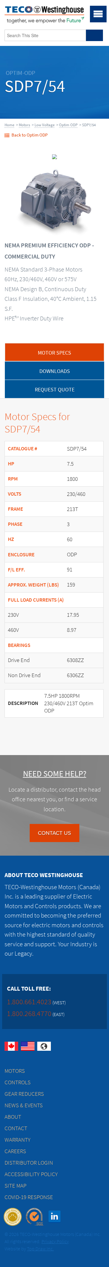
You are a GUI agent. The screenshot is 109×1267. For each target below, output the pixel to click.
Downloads (54, 371)
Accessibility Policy (31, 1174)
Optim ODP (68, 124)
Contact (16, 1128)
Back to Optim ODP (30, 135)
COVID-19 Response (29, 1197)
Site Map (15, 1185)
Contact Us (54, 833)
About (13, 1117)
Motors (24, 124)
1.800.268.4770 (29, 1013)
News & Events (24, 1105)
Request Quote (54, 389)
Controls (18, 1082)
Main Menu (98, 14)
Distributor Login (29, 1162)
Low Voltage (44, 124)
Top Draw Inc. (40, 1249)
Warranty (18, 1139)
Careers (15, 1151)
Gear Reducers (24, 1094)
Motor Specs (54, 352)
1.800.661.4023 (29, 1002)
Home (9, 124)
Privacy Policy (55, 1241)
